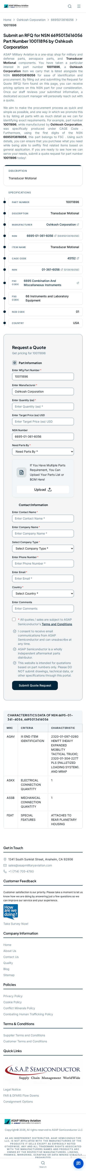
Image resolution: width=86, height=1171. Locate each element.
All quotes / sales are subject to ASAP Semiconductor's (45, 622)
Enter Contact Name (25, 512)
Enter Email (19, 572)
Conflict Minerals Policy (19, 1008)
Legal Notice (12, 1089)
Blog (6, 969)
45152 (71, 258)
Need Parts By (21, 445)
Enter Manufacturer (24, 385)
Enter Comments (22, 602)
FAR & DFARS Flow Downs (21, 1095)
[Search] (69, 6)
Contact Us (11, 957)
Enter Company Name (26, 527)
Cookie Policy (12, 1002)
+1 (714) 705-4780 (21, 871)
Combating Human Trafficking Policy (28, 1014)
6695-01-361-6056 (40, 235)
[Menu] (79, 6)
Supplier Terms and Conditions (24, 1035)
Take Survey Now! (15, 923)
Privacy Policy (13, 996)
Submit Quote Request (35, 685)
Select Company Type (26, 542)
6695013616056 (62, 19)
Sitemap (9, 975)
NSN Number (20, 430)
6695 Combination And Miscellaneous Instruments (42, 283)
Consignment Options (18, 1101)
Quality (8, 963)
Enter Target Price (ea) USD (28, 415)
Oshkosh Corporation (31, 19)
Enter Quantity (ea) (24, 400)
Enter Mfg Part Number (26, 370)
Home (7, 19)
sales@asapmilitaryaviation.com (30, 865)
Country (17, 587)
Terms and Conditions (57, 624)
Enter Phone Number (25, 557)
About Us (9, 951)
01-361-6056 (51, 269)
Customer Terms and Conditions (25, 1041)
